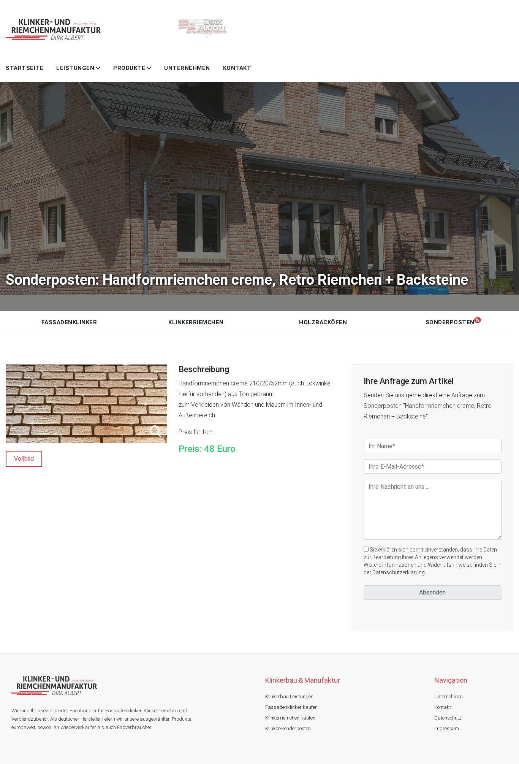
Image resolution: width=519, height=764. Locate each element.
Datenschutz (448, 718)
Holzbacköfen (323, 322)
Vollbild (24, 458)
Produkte (129, 68)
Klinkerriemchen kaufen (290, 718)
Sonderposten (450, 322)
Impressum (446, 728)
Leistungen (75, 68)
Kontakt (237, 68)
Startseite (24, 68)
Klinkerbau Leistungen (289, 696)
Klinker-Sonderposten (288, 728)
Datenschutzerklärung (398, 572)
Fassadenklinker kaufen (291, 707)
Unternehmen (187, 68)
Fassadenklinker (69, 322)
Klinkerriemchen (196, 322)
